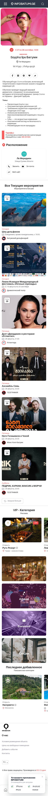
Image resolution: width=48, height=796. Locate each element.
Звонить (15, 166)
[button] (23, 75)
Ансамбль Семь (10, 386)
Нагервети (8, 705)
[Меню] (6, 4)
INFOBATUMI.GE (24, 3)
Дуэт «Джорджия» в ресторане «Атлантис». (18, 335)
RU (4, 762)
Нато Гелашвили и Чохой (15, 436)
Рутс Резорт (8, 548)
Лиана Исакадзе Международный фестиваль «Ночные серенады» (20, 283)
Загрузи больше (14, 501)
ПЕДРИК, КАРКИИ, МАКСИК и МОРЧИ (22, 486)
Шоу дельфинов (11, 232)
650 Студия (41, 770)
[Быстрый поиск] (43, 4)
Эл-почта (30, 166)
